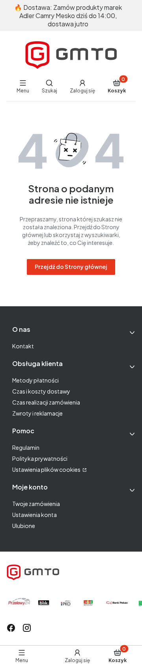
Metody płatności (35, 380)
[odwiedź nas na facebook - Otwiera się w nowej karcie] (11, 628)
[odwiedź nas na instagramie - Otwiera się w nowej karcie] (27, 628)
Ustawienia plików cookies (46, 469)
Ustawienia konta (34, 514)
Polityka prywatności (39, 458)
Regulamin (25, 447)
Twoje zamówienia (36, 503)
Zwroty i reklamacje (37, 413)
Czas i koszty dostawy (41, 391)
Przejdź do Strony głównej (71, 266)
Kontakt (23, 346)
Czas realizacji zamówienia (46, 402)
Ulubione (23, 525)
